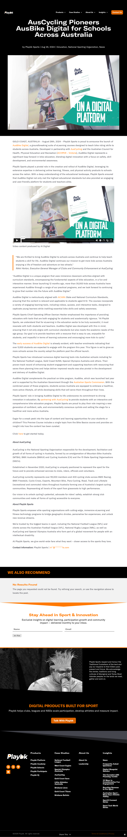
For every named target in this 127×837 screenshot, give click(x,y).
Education (62, 46)
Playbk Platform (38, 760)
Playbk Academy (38, 764)
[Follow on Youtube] (8, 772)
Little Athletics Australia (61, 783)
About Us (89, 12)
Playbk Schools (37, 768)
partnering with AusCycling (54, 399)
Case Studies (74, 12)
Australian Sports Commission (89, 382)
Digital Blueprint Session (110, 770)
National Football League (62, 761)
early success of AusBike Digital (33, 343)
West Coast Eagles (63, 766)
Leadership (83, 764)
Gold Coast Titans (63, 792)
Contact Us (117, 12)
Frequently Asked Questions (110, 765)
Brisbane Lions (61, 788)
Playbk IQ (35, 775)
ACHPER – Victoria (66, 152)
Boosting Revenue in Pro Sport (111, 788)
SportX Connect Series (110, 801)
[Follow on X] (13, 767)
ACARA (61, 297)
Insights (102, 12)
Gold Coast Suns (62, 779)
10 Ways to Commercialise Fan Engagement (111, 782)
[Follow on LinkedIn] (8, 767)
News (102, 46)
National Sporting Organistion (83, 46)
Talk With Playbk (63, 720)
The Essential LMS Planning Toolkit (111, 776)
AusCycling (76, 149)
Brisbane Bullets (62, 795)
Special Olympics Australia (62, 770)
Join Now (17, 636)
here (20, 433)
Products (59, 12)
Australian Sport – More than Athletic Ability (111, 795)
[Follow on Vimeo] (18, 767)
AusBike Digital (20, 145)
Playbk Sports (32, 46)
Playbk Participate (39, 772)
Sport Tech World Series (110, 807)
